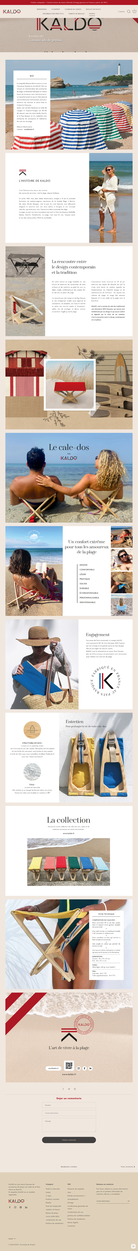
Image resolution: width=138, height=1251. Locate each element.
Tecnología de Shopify (27, 1244)
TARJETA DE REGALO (76, 14)
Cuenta (121, 11)
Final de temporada (53, 1206)
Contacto (71, 1226)
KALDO (16, 1244)
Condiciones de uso (75, 1212)
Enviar (111, 1236)
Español (11, 1238)
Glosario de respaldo (76, 1189)
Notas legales (73, 1222)
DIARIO (92, 14)
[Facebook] (104, 1243)
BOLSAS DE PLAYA (93, 9)
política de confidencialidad (79, 1215)
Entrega (70, 1203)
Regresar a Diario (69, 1167)
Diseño (48, 1203)
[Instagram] (109, 1243)
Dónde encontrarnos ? (76, 1196)
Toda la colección (53, 1189)
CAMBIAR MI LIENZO (73, 9)
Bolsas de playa (52, 1213)
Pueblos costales (52, 1199)
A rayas (48, 1196)
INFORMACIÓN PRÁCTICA (53, 14)
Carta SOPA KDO (52, 1216)
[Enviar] (128, 1201)
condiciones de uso (53, 1220)
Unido (48, 1192)
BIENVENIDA (42, 9)
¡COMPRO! (56, 9)
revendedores (73, 1199)
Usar (69, 1192)
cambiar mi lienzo (53, 1209)
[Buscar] (128, 11)
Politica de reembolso (54, 1223)
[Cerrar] (132, 1207)
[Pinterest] (113, 1243)
